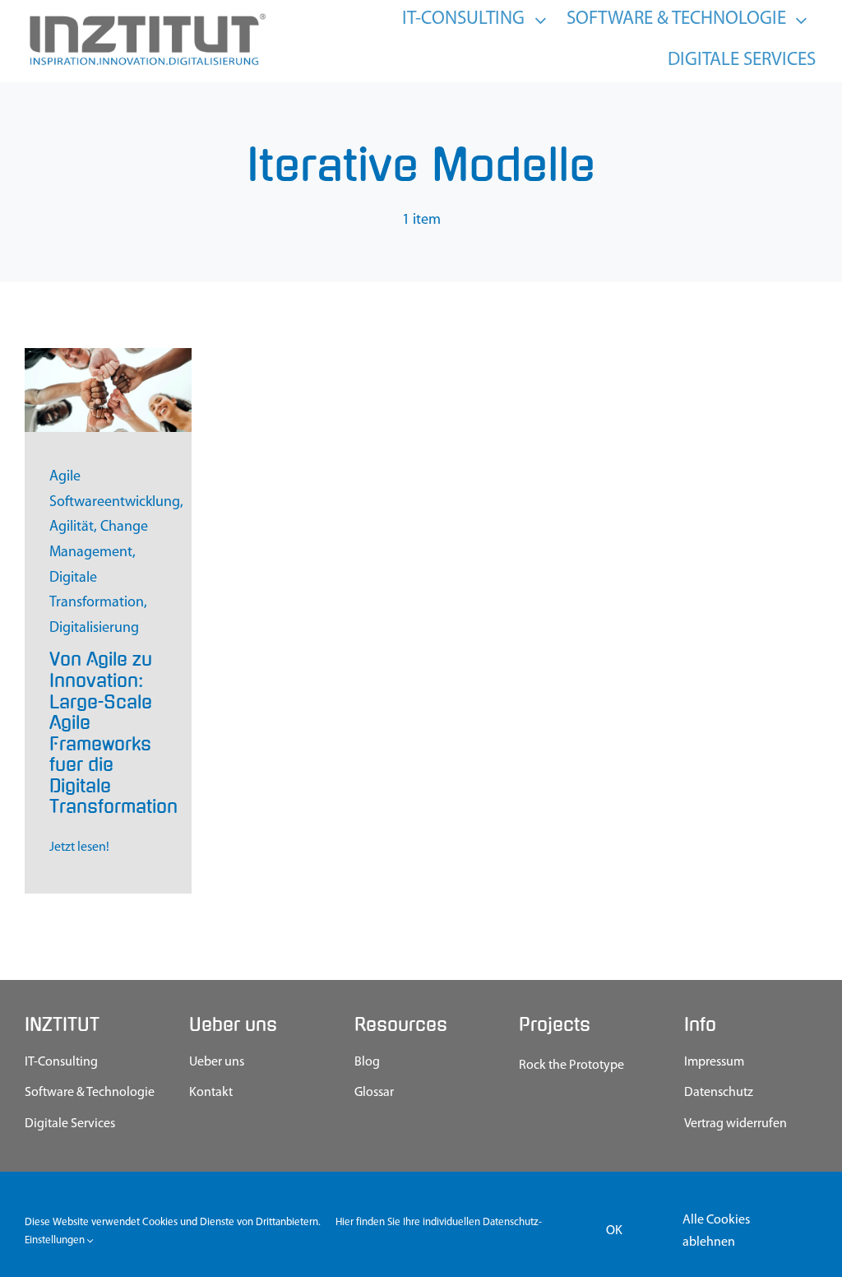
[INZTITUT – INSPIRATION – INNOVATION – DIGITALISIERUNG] (146, 17)
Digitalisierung (94, 628)
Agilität (71, 527)
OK (614, 1231)
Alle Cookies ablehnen (716, 1231)
